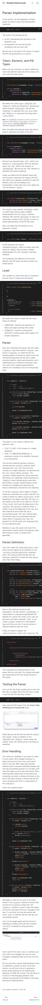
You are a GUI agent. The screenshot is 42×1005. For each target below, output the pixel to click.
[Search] (38, 3)
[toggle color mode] (32, 3)
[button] (4, 3)
